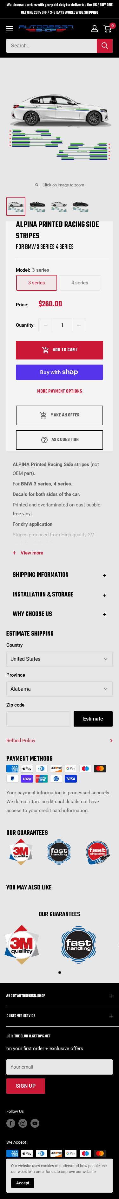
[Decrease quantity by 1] (45, 325)
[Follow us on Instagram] (22, 1123)
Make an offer (65, 415)
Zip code (15, 705)
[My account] (94, 28)
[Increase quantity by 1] (79, 325)
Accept (22, 1183)
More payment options (59, 391)
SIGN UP (26, 1086)
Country (14, 645)
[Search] (105, 46)
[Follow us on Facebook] (10, 1123)
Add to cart (65, 350)
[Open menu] (9, 28)
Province (15, 675)
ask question (65, 439)
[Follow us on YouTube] (34, 1123)
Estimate (93, 719)
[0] (107, 28)
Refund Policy (20, 740)
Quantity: (25, 325)
